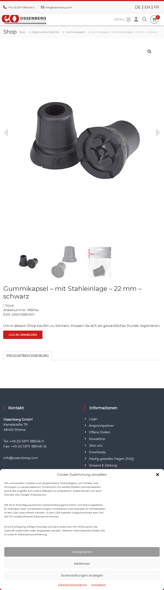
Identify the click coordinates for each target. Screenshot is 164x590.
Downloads (97, 452)
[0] (154, 19)
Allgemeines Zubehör (45, 32)
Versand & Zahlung (103, 465)
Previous (6, 132)
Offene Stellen (99, 432)
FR (156, 7)
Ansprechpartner (101, 426)
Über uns (95, 445)
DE (138, 7)
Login (93, 419)
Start (22, 32)
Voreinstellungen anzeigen (82, 575)
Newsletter (97, 439)
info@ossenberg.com (58, 7)
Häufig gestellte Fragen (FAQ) (111, 459)
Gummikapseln (75, 32)
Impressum (98, 584)
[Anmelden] (136, 19)
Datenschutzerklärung (72, 584)
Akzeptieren (82, 552)
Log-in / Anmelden (23, 334)
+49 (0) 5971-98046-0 (21, 7)
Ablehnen (82, 564)
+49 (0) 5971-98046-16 (28, 446)
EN (147, 7)
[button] (157, 474)
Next (157, 132)
